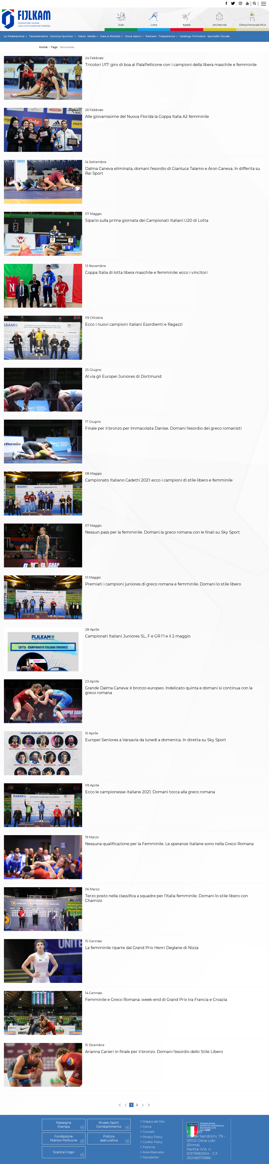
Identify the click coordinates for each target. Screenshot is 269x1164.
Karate (187, 24)
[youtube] (247, 4)
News (82, 36)
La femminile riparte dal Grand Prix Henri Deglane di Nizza (142, 947)
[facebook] (226, 4)
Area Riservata (153, 1152)
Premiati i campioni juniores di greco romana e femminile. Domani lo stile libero (163, 584)
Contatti (148, 1132)
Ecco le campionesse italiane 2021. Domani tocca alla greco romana (150, 792)
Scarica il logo (63, 1152)
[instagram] (240, 4)
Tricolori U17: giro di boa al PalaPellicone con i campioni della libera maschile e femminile (171, 64)
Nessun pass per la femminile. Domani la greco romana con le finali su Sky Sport (162, 532)
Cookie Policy (152, 1142)
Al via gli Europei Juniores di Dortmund (123, 376)
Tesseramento (38, 36)
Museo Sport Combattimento (109, 1124)
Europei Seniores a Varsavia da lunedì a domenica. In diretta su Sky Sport (155, 739)
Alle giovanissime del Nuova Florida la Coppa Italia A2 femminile (147, 116)
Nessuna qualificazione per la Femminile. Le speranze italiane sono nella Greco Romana (169, 843)
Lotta (154, 24)
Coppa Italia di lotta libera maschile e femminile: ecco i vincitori (146, 272)
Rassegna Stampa (63, 1124)
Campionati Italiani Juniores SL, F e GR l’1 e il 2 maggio (137, 636)
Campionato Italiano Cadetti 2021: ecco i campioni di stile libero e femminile (159, 480)
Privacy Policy (152, 1137)
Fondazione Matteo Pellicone (63, 1138)
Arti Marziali (220, 24)
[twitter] (233, 4)
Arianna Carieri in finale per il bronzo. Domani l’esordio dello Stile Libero (154, 1051)
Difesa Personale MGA (252, 24)
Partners (151, 36)
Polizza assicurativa (109, 1138)
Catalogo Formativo (192, 36)
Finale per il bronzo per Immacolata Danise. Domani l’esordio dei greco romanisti (163, 428)
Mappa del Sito (154, 1121)
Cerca (147, 1126)
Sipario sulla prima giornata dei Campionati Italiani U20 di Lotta (146, 220)
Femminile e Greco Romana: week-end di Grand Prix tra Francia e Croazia (156, 999)
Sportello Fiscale (218, 36)
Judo (121, 24)
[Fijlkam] (26, 19)
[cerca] (254, 4)
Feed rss (149, 1147)
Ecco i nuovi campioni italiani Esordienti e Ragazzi (134, 324)
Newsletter (151, 1157)
